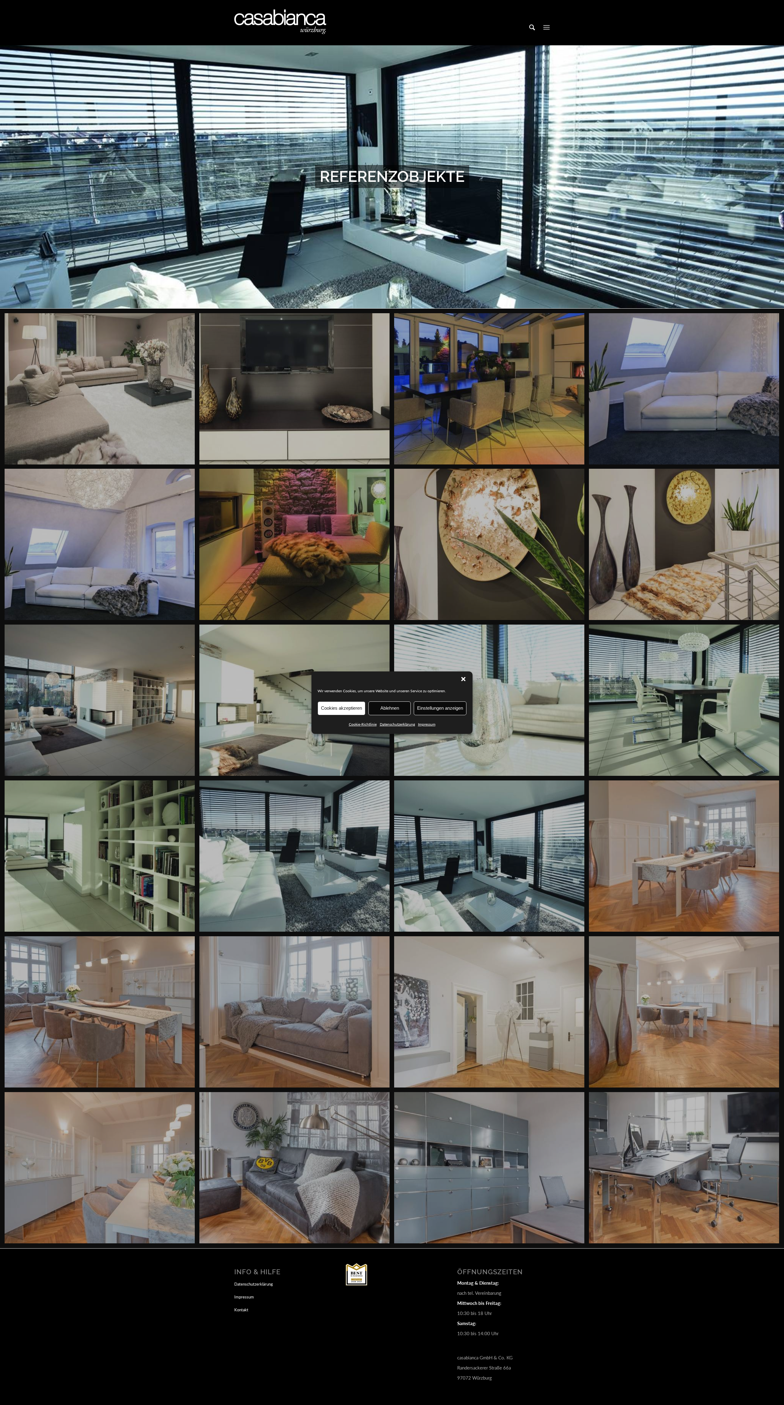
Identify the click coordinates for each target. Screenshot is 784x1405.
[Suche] (532, 27)
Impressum (426, 724)
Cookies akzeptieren (341, 708)
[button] (463, 679)
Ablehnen (389, 708)
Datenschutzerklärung (397, 724)
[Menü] (546, 27)
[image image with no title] (102, 391)
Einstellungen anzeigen (440, 708)
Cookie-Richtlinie (363, 724)
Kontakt (241, 1309)
